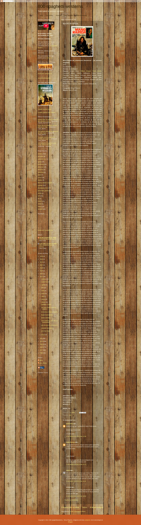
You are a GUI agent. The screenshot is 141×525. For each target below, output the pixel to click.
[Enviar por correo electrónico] (80, 412)
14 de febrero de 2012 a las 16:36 (76, 481)
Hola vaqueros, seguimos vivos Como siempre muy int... (47, 143)
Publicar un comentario (71, 500)
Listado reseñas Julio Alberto (46, 112)
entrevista (41, 172)
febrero (43, 302)
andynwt (87, 520)
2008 (41, 347)
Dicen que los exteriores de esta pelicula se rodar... (47, 126)
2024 (41, 262)
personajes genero (43, 190)
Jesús (68, 470)
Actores (58, 15)
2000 (41, 353)
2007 (41, 350)
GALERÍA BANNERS (44, 78)
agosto (43, 285)
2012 (41, 276)
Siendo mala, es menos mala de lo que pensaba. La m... (48, 120)
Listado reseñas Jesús (44, 109)
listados (40, 180)
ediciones (40, 167)
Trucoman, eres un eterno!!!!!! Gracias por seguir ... (46, 138)
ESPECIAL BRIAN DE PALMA (47, 239)
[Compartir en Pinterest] (85, 412)
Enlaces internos (81, 15)
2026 (41, 256)
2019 (41, 268)
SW (70, 415)
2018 (41, 271)
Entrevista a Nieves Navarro (49, 312)
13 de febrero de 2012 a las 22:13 (76, 464)
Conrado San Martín (47, 328)
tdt (38, 198)
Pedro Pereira (70, 442)
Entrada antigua (96, 507)
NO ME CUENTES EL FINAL (48, 237)
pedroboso (69, 423)
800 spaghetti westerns (60, 6)
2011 (41, 338)
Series (40, 193)
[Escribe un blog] (81, 412)
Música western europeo (45, 182)
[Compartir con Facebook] (84, 412)
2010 (41, 341)
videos (40, 206)
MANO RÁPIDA (45, 318)
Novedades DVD (43, 188)
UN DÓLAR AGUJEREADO (49, 325)
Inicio (41, 15)
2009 (41, 344)
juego (39, 175)
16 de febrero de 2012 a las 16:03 (76, 496)
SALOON (49, 58)
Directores (49, 15)
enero (43, 334)
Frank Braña (96, 71)
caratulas (40, 156)
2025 (41, 259)
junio (43, 290)
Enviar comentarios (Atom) (77, 511)
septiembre (44, 282)
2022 (41, 265)
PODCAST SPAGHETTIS (45, 230)
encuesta (40, 169)
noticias (40, 185)
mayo (43, 293)
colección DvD (42, 159)
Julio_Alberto (43, 363)
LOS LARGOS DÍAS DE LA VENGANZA (49, 321)
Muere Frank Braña (47, 315)
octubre (43, 279)
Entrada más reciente (70, 507)
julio (42, 287)
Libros (39, 177)
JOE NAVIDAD (45, 331)
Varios (39, 204)
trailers (40, 201)
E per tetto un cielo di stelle (48, 243)
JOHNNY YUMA (46, 304)
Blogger (70, 522)
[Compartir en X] (82, 412)
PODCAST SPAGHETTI (45, 73)
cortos (39, 161)
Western (40, 209)
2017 (41, 273)
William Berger (86, 71)
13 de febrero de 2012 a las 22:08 (76, 436)
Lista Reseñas (68, 15)
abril (42, 296)
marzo (43, 299)
